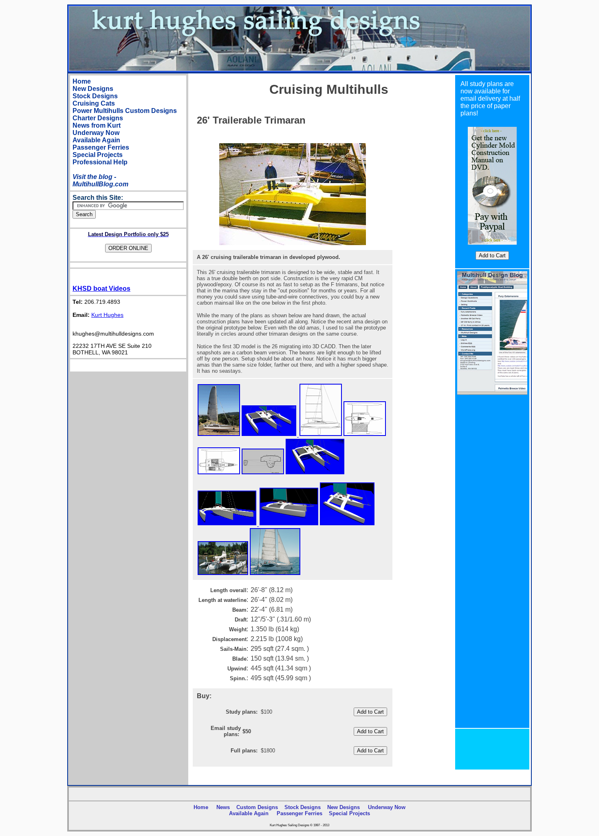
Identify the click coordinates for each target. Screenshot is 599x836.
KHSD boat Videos (101, 288)
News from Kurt (97, 125)
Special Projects (98, 154)
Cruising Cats (94, 103)
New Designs (93, 88)
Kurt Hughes (107, 315)
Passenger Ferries (101, 147)
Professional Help (100, 162)
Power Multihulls (98, 110)
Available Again (96, 140)
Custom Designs (151, 110)
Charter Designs (98, 118)
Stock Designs (95, 96)
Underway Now (96, 132)
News (223, 807)
